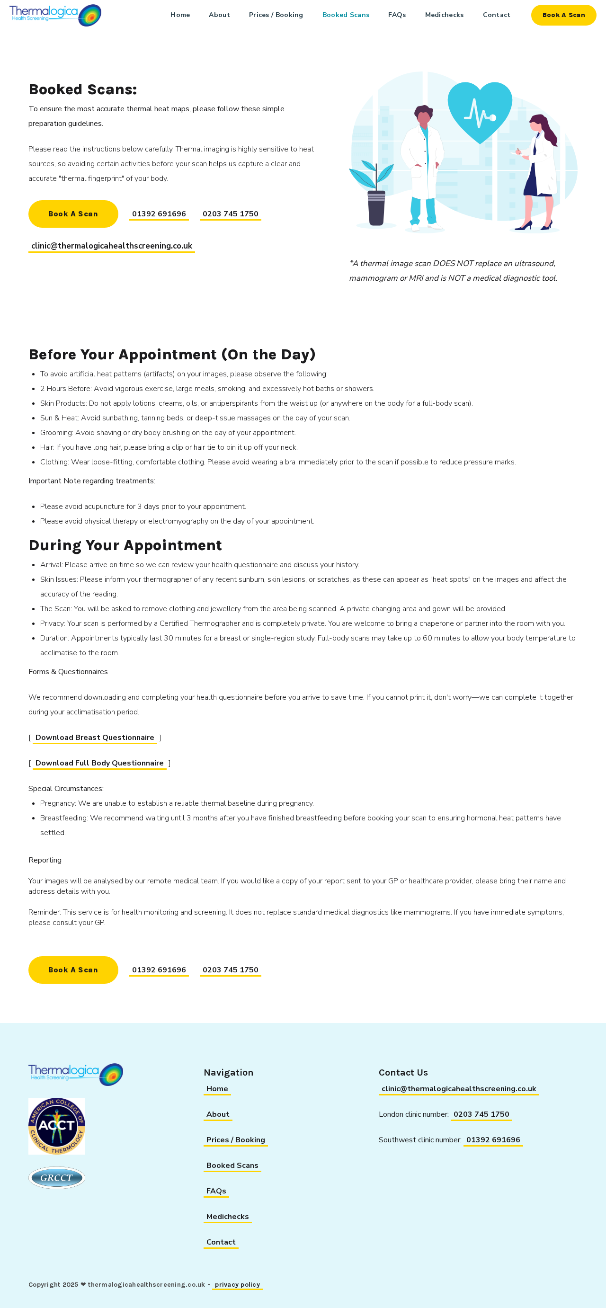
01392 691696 (159, 214)
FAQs (397, 14)
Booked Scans (346, 14)
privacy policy (237, 1285)
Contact (497, 14)
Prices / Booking (276, 14)
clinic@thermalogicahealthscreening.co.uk (111, 245)
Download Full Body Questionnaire (100, 763)
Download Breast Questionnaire (95, 737)
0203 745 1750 (230, 214)
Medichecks (444, 14)
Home (180, 14)
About (219, 14)
